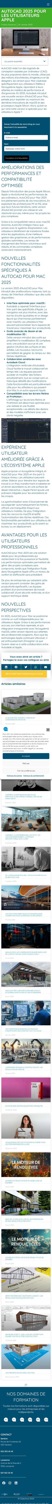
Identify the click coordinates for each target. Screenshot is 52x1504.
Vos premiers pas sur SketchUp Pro (20, 1373)
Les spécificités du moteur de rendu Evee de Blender (23, 1182)
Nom (6, 144)
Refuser (26, 763)
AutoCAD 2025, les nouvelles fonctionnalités (24, 1106)
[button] (48, 729)
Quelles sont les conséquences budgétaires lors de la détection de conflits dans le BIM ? (26, 953)
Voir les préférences (26, 770)
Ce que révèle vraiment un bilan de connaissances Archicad (20, 719)
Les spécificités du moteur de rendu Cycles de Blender (24, 1258)
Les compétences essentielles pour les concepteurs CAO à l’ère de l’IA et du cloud (23, 1030)
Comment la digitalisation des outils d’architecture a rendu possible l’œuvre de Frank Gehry (23, 797)
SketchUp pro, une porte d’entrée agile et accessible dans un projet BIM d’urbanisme (23, 991)
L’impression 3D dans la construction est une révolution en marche (24, 1068)
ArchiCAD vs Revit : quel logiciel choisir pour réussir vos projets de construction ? (24, 1335)
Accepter (26, 756)
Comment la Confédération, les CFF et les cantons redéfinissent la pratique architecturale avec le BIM (22, 837)
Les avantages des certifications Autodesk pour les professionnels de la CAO (25, 1143)
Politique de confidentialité (33, 776)
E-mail (7, 133)
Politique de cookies (14, 776)
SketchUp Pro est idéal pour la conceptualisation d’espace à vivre (20, 1487)
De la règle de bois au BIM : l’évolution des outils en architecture (25, 876)
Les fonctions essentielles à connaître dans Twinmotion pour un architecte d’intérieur (23, 915)
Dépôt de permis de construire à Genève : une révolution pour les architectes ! (24, 1297)
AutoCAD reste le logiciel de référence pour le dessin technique (25, 1410)
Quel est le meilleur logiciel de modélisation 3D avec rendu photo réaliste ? (24, 1220)
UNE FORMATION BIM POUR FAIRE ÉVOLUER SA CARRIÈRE (22, 1449)
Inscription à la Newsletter (16, 158)
